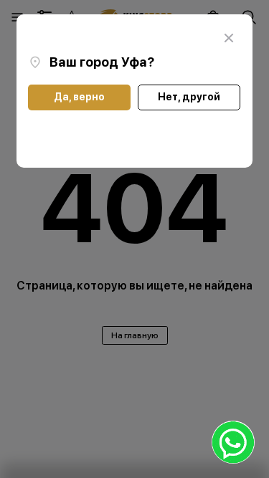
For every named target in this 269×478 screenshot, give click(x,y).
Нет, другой (189, 96)
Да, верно (79, 96)
